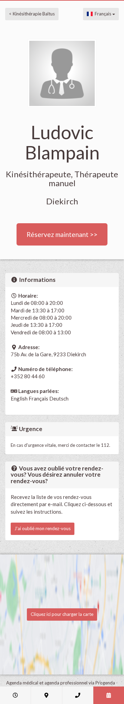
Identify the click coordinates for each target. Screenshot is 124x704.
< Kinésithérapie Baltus (32, 13)
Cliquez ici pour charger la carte (62, 614)
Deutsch (59, 398)
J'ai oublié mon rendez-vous (42, 528)
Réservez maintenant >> (62, 234)
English (19, 398)
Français (102, 13)
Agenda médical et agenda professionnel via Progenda (60, 682)
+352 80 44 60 (28, 376)
